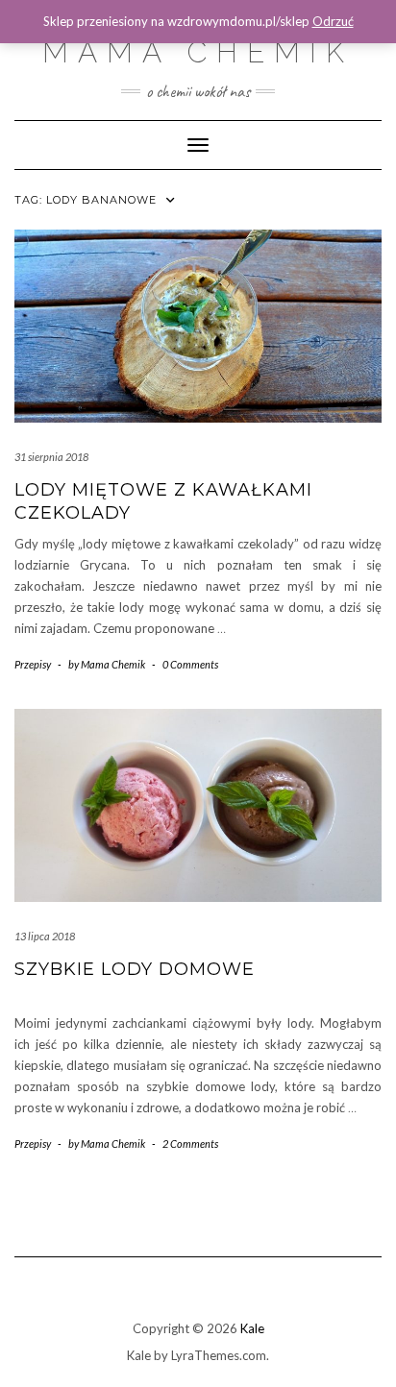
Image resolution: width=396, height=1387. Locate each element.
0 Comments (190, 664)
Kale (252, 1328)
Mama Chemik (198, 52)
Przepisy (32, 664)
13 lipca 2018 (44, 936)
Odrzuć (333, 21)
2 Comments (190, 1143)
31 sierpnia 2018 (51, 456)
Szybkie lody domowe (134, 969)
